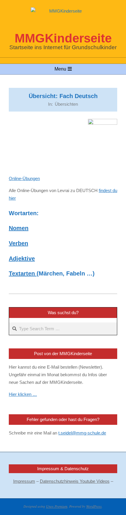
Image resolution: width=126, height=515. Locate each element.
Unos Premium (56, 506)
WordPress (94, 506)
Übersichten (66, 104)
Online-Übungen (24, 178)
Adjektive (22, 258)
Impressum (24, 481)
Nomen (18, 228)
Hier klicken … (23, 394)
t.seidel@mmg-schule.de (82, 432)
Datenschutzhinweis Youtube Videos (75, 481)
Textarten (23, 273)
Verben (18, 243)
